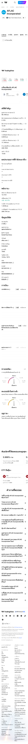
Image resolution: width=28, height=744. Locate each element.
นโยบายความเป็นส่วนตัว (20, 706)
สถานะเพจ (17, 715)
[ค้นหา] (14, 2)
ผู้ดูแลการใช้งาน (5, 716)
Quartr (20, 637)
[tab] (17, 289)
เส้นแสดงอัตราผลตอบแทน (6, 688)
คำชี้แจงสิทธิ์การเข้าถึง (20, 710)
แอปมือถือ (4, 699)
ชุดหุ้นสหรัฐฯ (18, 672)
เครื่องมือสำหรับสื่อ (19, 686)
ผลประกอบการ (5, 677)
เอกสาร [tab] (16, 34)
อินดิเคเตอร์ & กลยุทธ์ (7, 729)
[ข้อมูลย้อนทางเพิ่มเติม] (7, 7)
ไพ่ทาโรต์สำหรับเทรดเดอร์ (18, 693)
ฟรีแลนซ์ (4, 733)
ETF (3, 653)
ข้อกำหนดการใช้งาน (20, 700)
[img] (23, 17)
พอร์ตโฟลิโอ (5, 686)
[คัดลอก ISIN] (13, 262)
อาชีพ (16, 684)
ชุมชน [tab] (21, 34)
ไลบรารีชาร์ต (18, 722)
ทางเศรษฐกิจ (5, 676)
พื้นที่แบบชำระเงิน (6, 734)
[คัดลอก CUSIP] (10, 268)
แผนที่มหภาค (5, 692)
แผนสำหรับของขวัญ (19, 653)
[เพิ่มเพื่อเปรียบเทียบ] (17, 94)
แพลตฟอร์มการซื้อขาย (20, 727)
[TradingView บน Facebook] (6, 616)
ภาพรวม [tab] (4, 34)
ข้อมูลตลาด (17, 652)
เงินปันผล (4, 679)
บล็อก (16, 680)
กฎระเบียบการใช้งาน (7, 714)
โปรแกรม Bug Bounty (20, 714)
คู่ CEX (3, 659)
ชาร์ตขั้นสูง (17, 726)
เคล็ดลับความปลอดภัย (20, 712)
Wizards (4, 731)
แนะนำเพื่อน (5, 709)
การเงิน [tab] (10, 34)
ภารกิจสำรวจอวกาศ (19, 679)
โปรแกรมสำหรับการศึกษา (19, 740)
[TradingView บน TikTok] (25, 616)
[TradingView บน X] (3, 616)
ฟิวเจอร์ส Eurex (18, 670)
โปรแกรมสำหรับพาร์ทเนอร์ (20, 736)
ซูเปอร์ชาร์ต (4, 647)
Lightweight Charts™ (20, 724)
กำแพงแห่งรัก (5, 707)
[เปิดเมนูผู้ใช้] (2, 2)
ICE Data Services (18, 627)
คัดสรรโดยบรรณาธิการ (7, 724)
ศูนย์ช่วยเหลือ (18, 682)
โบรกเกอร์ (17, 660)
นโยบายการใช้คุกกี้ (19, 708)
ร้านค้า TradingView (20, 690)
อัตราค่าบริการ (18, 650)
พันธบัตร (4, 655)
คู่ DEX (3, 660)
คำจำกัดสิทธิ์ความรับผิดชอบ (20, 703)
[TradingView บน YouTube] (10, 616)
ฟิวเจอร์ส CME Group (20, 668)
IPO (2, 681)
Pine (3, 662)
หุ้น (2, 652)
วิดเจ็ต (16, 720)
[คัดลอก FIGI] (13, 274)
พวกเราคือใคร (18, 677)
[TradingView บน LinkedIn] (17, 616)
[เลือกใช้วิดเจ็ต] (24, 369)
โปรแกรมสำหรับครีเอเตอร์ (7, 712)
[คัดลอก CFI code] (7, 279)
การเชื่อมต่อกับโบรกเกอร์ (20, 734)
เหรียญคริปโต (5, 657)
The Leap (17, 663)
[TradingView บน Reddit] (3, 620)
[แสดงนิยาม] (14, 112)
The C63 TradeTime (20, 695)
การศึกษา (4, 723)
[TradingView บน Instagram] (14, 616)
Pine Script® (5, 694)
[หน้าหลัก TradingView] (5, 2)
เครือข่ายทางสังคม (6, 706)
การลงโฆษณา (18, 732)
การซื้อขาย (4, 721)
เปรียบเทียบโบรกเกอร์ (20, 662)
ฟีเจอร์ (16, 648)
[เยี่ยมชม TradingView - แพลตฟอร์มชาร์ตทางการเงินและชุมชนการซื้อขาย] (8, 71)
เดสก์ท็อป (4, 701)
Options (4, 691)
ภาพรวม (17, 658)
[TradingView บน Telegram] (21, 616)
